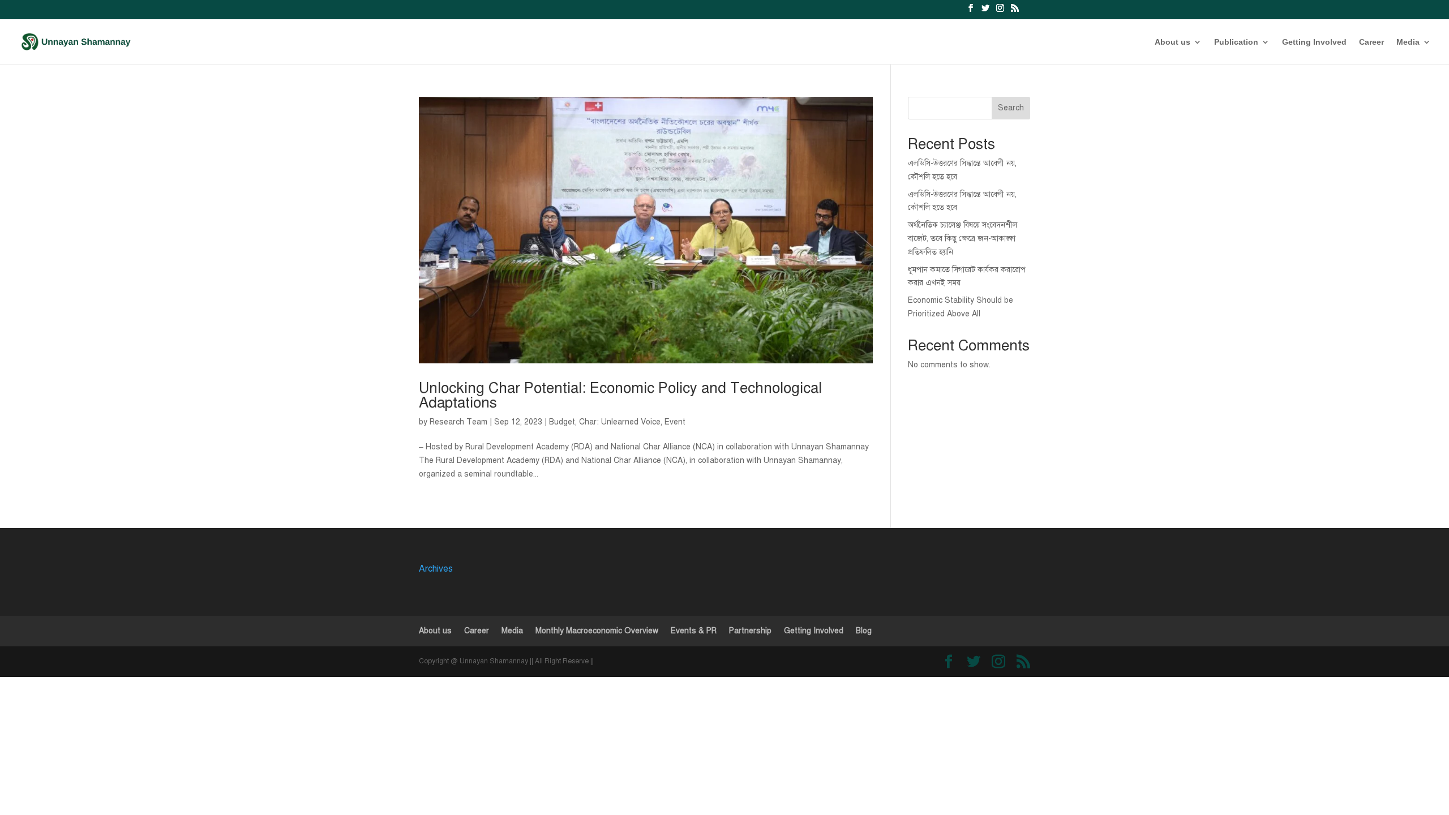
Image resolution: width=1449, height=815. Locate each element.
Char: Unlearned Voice (620, 422)
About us (1172, 42)
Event (675, 422)
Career (1371, 42)
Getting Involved (1314, 42)
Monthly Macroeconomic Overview (596, 631)
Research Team (458, 422)
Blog (864, 631)
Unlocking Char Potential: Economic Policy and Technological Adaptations (620, 395)
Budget (562, 422)
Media (1408, 42)
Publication (1236, 42)
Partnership (750, 631)
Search (1011, 108)
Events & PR (694, 631)
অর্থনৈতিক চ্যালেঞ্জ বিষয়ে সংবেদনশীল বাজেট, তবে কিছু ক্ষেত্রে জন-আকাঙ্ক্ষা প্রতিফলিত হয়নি (962, 238)
